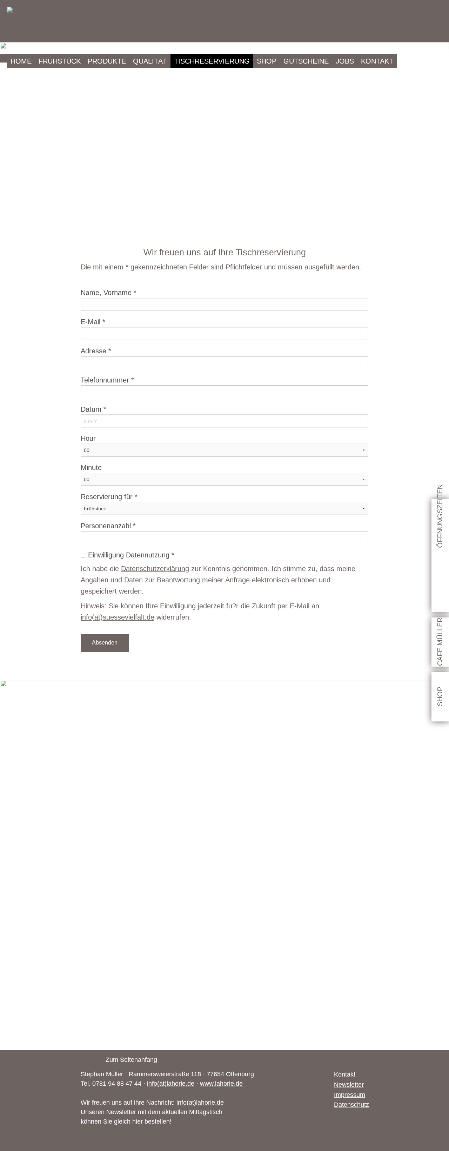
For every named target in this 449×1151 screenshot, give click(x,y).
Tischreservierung (212, 61)
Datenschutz (351, 1104)
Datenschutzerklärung (155, 569)
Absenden (105, 643)
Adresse (96, 351)
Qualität (150, 61)
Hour (88, 438)
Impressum (349, 1094)
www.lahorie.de (221, 1083)
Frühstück (60, 61)
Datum (93, 409)
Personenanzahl (108, 526)
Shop (266, 61)
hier (137, 1121)
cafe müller (440, 641)
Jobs (345, 61)
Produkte (107, 61)
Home (21, 61)
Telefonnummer (107, 380)
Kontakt (377, 61)
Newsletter (349, 1084)
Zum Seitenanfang (131, 1059)
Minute (91, 467)
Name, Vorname (108, 292)
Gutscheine (306, 61)
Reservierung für (109, 497)
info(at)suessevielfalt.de (117, 617)
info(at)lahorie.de (170, 1083)
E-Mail (93, 322)
